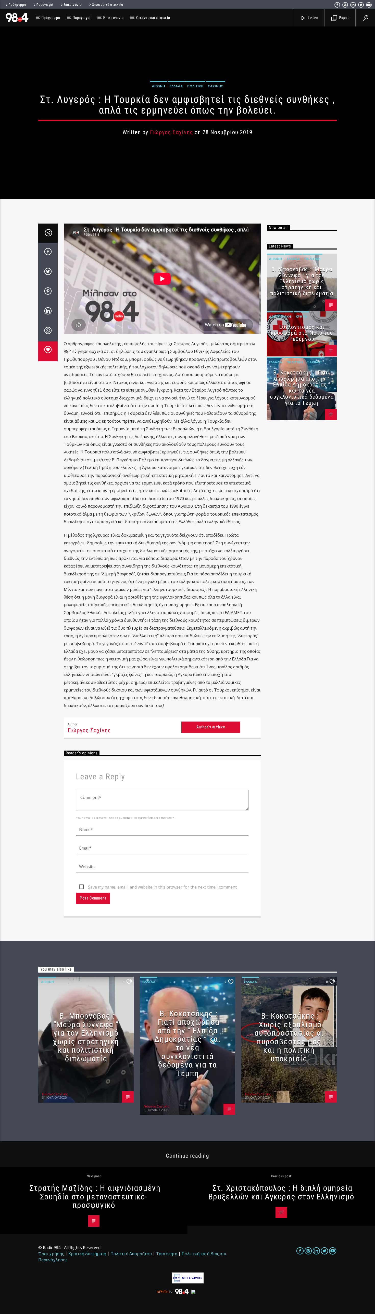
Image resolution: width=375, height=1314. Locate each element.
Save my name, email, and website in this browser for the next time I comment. (163, 887)
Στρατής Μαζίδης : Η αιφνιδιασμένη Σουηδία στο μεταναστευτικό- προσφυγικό (95, 1196)
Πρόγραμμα (17, 5)
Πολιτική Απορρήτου (131, 1253)
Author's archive (210, 727)
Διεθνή (158, 86)
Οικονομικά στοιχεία (107, 5)
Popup (344, 17)
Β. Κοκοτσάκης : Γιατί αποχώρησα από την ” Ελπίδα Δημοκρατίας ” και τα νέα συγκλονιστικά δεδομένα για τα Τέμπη (302, 387)
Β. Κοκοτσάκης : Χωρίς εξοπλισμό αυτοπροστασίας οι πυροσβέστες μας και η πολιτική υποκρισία (288, 1037)
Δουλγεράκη (280, 316)
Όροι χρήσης (51, 1253)
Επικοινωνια (73, 5)
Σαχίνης (215, 86)
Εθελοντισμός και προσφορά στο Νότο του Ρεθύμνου (301, 333)
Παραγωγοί (44, 5)
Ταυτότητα (166, 1253)
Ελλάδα (176, 86)
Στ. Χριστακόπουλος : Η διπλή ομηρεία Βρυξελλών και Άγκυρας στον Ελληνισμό (281, 1192)
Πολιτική (195, 86)
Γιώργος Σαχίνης (171, 132)
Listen (313, 17)
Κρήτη (301, 316)
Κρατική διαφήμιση (87, 1253)
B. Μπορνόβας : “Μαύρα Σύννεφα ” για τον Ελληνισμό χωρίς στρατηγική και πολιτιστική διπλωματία (301, 281)
